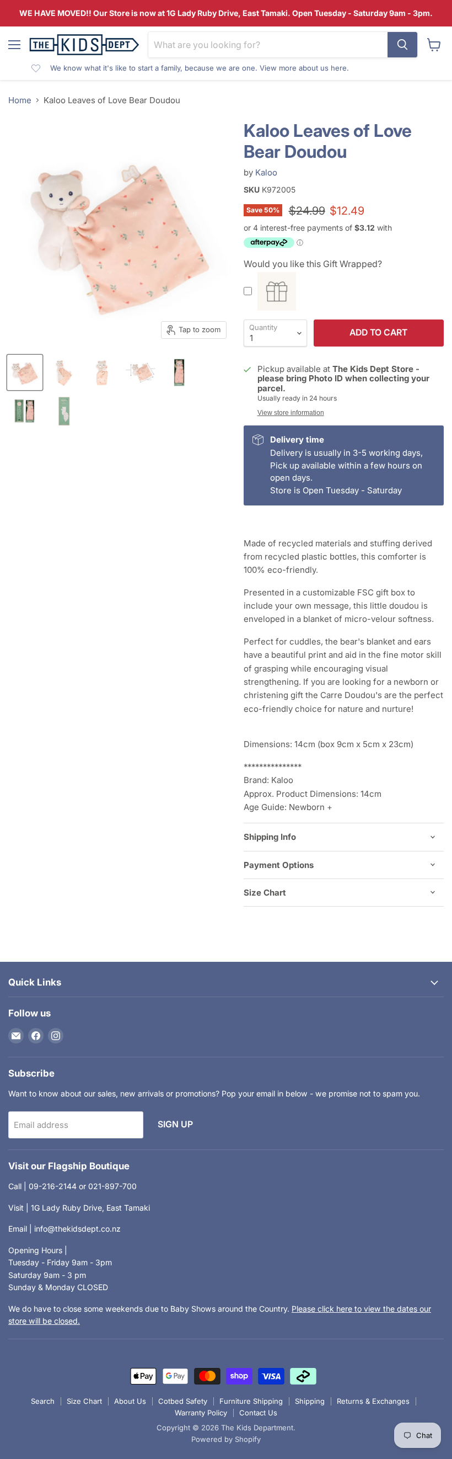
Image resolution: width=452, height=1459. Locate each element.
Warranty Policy (201, 1412)
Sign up (175, 1124)
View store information (290, 413)
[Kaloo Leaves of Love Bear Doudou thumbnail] (24, 372)
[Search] (402, 44)
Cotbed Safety (182, 1401)
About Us (130, 1401)
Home (19, 100)
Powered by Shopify (226, 1439)
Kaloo (266, 172)
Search (43, 1401)
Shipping (310, 1401)
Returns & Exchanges (373, 1401)
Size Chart (84, 1401)
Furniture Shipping (251, 1401)
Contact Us (258, 1412)
